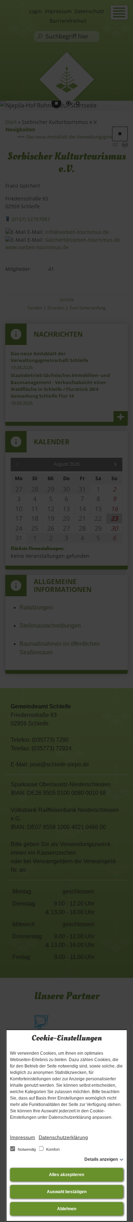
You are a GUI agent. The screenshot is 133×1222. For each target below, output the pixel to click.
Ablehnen (66, 1208)
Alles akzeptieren (66, 1174)
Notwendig (27, 1149)
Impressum (22, 1137)
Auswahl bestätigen (67, 1191)
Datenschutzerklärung (63, 1137)
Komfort (52, 1149)
